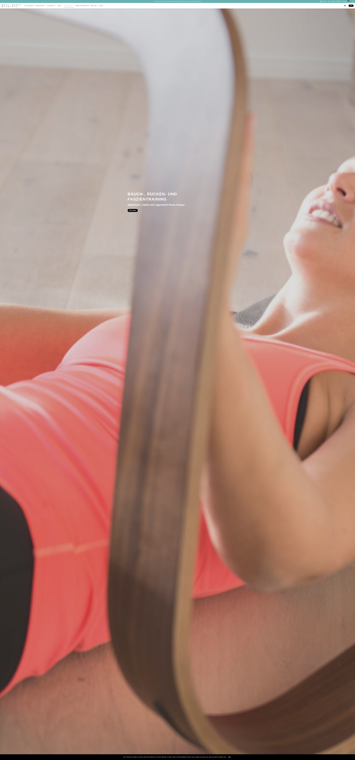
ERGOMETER (51, 5)
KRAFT (59, 5)
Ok (229, 757)
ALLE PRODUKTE (29, 5)
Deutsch (345, 1)
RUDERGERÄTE (40, 5)
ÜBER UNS (94, 5)
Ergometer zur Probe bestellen (193, 1)
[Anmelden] (353, 1)
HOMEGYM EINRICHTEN (82, 5)
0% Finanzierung (158, 1)
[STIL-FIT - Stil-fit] (11, 6)
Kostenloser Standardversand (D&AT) (174, 1)
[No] (353, 757)
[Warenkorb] (345, 6)
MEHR (101, 5)
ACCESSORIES (68, 5)
